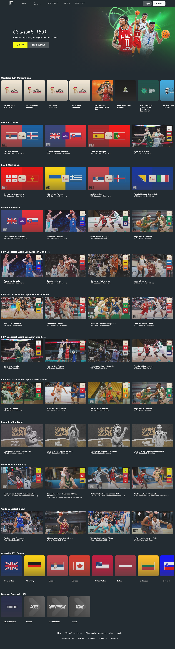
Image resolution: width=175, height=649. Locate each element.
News (67, 3)
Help (59, 633)
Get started (159, 3)
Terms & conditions (73, 633)
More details (38, 45)
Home (24, 3)
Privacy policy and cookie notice (99, 633)
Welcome (80, 3)
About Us (103, 638)
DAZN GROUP (67, 638)
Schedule (52, 3)
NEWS (81, 638)
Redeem (91, 638)
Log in (147, 3)
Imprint (119, 633)
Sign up (20, 45)
